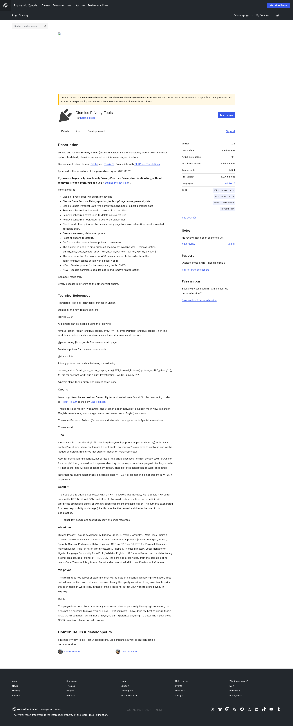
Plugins (70, 690)
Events (178, 686)
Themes (71, 686)
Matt (233, 686)
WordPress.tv (129, 695)
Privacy (16, 695)
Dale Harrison (98, 401)
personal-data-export (224, 203)
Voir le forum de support (195, 269)
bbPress (235, 690)
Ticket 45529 (69, 401)
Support (230, 131)
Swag (179, 695)
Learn (124, 681)
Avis (78, 131)
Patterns (71, 695)
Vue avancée (189, 217)
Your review (188, 243)
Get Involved (181, 681)
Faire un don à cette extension (199, 300)
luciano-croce (88, 117)
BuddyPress (237, 695)
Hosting (16, 690)
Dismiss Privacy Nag (116, 182)
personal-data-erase (224, 196)
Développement (96, 131)
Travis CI (109, 164)
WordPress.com (239, 681)
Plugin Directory (20, 15)
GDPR (216, 190)
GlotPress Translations (147, 164)
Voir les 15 (230, 183)
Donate (180, 690)
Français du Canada (51, 709)
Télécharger (226, 115)
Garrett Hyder (129, 651)
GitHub (94, 164)
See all (231, 243)
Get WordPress (278, 5)
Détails (65, 131)
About (15, 681)
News (15, 686)
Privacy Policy (227, 209)
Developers (127, 690)
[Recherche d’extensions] (45, 26)
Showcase (72, 681)
